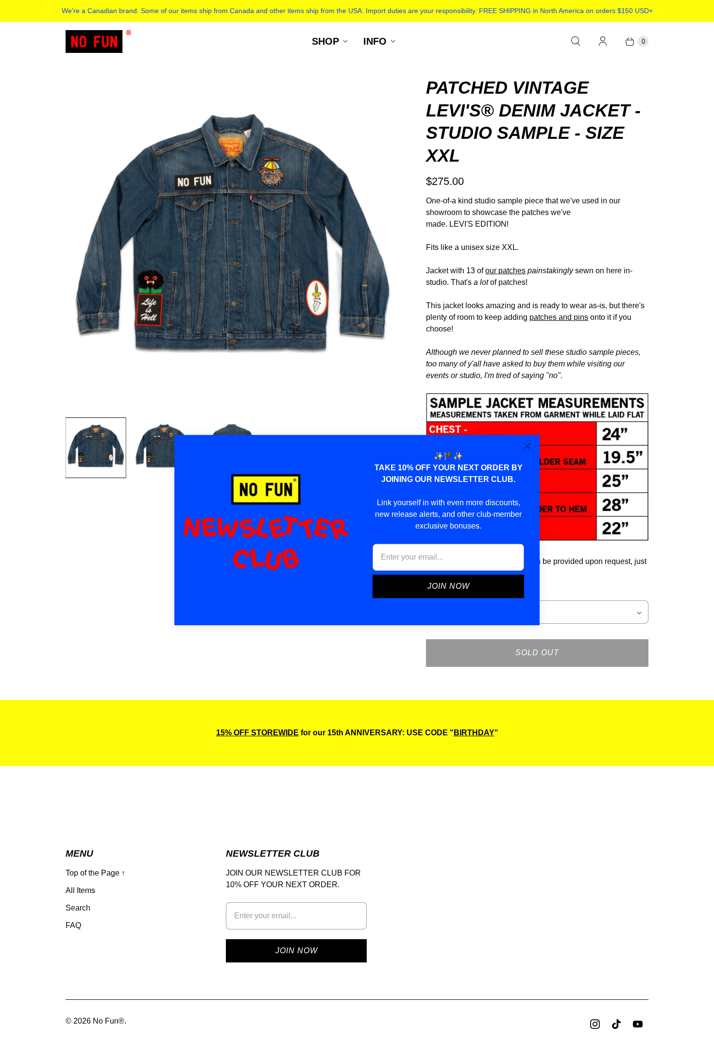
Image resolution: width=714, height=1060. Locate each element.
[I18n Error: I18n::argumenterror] (96, 447)
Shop (325, 41)
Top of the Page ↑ (95, 873)
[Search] (575, 41)
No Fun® (108, 1021)
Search (78, 908)
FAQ (73, 925)
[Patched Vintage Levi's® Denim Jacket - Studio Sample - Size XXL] (232, 243)
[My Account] (602, 41)
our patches (505, 270)
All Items (80, 890)
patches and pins (558, 317)
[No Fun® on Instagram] (595, 1024)
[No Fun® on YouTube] (637, 1024)
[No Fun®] (98, 41)
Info (375, 41)
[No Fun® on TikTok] (616, 1024)
